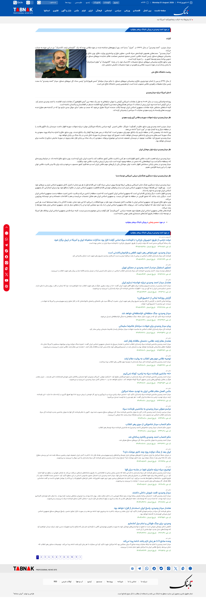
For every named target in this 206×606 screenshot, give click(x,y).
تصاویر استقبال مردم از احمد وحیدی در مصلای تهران (146, 268)
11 (76, 557)
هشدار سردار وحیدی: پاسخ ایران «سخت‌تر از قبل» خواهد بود (142, 508)
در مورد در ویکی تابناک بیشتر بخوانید (145, 222)
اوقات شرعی (66, 581)
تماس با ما (132, 581)
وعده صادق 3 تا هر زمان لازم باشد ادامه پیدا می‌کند (147, 541)
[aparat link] (6, 286)
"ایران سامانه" (18, 594)
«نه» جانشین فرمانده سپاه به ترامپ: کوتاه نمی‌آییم (147, 374)
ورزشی (127, 10)
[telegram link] (6, 245)
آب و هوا (79, 581)
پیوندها (68, 2)
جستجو (99, 581)
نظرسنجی (78, 2)
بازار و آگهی (66, 10)
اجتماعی (108, 10)
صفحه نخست (160, 10)
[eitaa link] (6, 268)
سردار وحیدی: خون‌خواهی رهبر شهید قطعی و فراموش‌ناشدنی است (139, 253)
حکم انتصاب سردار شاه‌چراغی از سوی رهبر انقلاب (148, 424)
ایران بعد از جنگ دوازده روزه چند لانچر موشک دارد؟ (147, 452)
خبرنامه (120, 581)
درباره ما (144, 581)
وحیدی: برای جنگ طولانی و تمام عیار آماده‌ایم (149, 524)
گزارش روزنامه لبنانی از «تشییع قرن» (154, 298)
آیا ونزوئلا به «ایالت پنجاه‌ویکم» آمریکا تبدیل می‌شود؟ (168, 19)
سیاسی (118, 10)
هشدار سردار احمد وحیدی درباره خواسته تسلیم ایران (146, 283)
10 (72, 557)
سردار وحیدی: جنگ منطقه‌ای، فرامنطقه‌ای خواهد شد (146, 313)
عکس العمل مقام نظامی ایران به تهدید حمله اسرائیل (146, 391)
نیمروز (116, 2)
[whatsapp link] (6, 239)
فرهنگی (99, 10)
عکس (76, 10)
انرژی (91, 10)
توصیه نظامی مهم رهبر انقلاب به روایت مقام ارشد (147, 359)
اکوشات (107, 2)
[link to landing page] (182, 11)
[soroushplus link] (6, 257)
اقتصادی (136, 10)
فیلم (84, 10)
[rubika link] (6, 233)
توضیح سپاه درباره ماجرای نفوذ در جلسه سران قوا (148, 470)
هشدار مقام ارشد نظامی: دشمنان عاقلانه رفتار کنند (147, 341)
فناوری (55, 10)
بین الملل (147, 10)
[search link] (39, 2)
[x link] (6, 274)
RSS (55, 581)
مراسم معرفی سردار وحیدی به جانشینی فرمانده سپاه (147, 409)
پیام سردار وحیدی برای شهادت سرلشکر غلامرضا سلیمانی (145, 326)
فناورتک (97, 2)
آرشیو (88, 2)
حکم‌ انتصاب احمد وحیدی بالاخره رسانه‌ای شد (149, 437)
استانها (47, 10)
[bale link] (6, 251)
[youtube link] (6, 280)
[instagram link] (6, 263)
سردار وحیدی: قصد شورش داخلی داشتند (151, 493)
